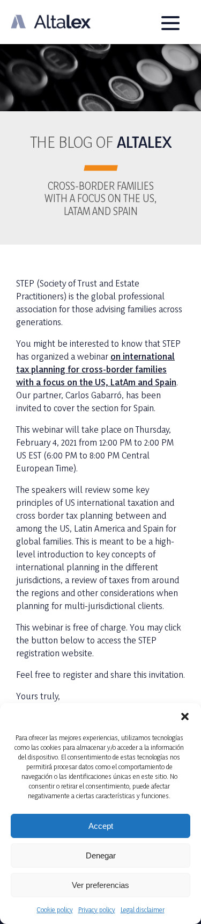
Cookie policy (55, 909)
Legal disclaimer (143, 909)
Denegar (101, 855)
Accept (100, 825)
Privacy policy (96, 909)
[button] (185, 716)
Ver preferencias (100, 885)
